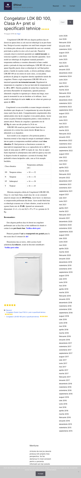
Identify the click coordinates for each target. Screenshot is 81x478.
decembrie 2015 (65, 424)
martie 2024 (64, 90)
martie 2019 (64, 292)
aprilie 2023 (63, 127)
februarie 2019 (65, 296)
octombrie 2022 (65, 147)
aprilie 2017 (63, 370)
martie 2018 (64, 333)
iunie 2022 (63, 161)
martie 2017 (64, 373)
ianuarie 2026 (64, 46)
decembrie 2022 (65, 140)
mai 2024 (63, 83)
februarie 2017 (65, 377)
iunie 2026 (63, 36)
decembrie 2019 (65, 262)
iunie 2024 (63, 80)
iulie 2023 (63, 117)
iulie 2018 (63, 319)
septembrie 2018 (65, 313)
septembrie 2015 (65, 431)
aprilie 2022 (63, 167)
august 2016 (64, 397)
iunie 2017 (63, 363)
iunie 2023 (63, 120)
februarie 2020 (65, 255)
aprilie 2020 (63, 249)
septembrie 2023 (66, 110)
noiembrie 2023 (65, 103)
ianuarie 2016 (64, 421)
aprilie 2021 (63, 208)
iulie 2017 (63, 360)
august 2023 (64, 113)
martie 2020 (64, 252)
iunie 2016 (63, 404)
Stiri (64, 6)
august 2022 (64, 154)
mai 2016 (62, 407)
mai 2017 (62, 367)
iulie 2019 (63, 279)
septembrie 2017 (65, 353)
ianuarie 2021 (64, 218)
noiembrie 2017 (65, 346)
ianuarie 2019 (64, 299)
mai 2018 (62, 326)
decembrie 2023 (65, 100)
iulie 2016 (63, 401)
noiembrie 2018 (65, 306)
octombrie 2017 (65, 350)
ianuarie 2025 (64, 70)
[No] (79, 472)
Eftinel (17, 4)
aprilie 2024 (63, 86)
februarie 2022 (65, 174)
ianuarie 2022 (64, 178)
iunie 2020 (63, 242)
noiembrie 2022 (65, 144)
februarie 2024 (65, 93)
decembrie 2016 (65, 384)
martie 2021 (64, 211)
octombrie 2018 (65, 309)
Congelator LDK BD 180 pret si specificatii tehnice (22, 316)
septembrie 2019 (66, 272)
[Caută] (70, 22)
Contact (72, 6)
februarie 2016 (65, 417)
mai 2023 (63, 124)
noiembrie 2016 (65, 387)
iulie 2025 (63, 56)
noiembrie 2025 (65, 49)
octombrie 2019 (65, 269)
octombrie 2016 (65, 390)
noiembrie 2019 (65, 265)
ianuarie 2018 (64, 340)
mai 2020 (63, 245)
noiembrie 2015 (65, 428)
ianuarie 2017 (64, 380)
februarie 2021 (65, 215)
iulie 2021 (63, 198)
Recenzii (56, 6)
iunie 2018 (63, 323)
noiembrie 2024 (65, 76)
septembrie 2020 (66, 232)
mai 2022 (62, 164)
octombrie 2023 (65, 107)
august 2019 (64, 276)
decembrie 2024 (65, 73)
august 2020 (64, 235)
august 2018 (64, 316)
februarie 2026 (65, 43)
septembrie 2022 (66, 151)
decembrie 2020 (65, 222)
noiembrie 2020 (65, 225)
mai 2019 (62, 286)
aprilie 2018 (63, 330)
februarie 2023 (65, 134)
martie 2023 (64, 130)
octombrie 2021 (65, 188)
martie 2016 (64, 414)
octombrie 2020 (65, 228)
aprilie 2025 (63, 66)
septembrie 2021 (65, 191)
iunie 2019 (63, 282)
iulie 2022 (63, 157)
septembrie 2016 (66, 394)
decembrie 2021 (65, 181)
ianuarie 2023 (64, 137)
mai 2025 (62, 63)
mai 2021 (62, 205)
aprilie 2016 (63, 411)
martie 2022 (64, 171)
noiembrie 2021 (65, 184)
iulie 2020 (63, 238)
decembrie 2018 (65, 303)
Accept (40, 474)
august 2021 (64, 194)
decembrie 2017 (65, 343)
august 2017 (64, 357)
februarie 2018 (65, 336)
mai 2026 (63, 39)
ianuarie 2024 (64, 97)
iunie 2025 (63, 59)
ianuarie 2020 (64, 259)
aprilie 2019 (63, 289)
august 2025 (64, 53)
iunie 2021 (63, 201)
